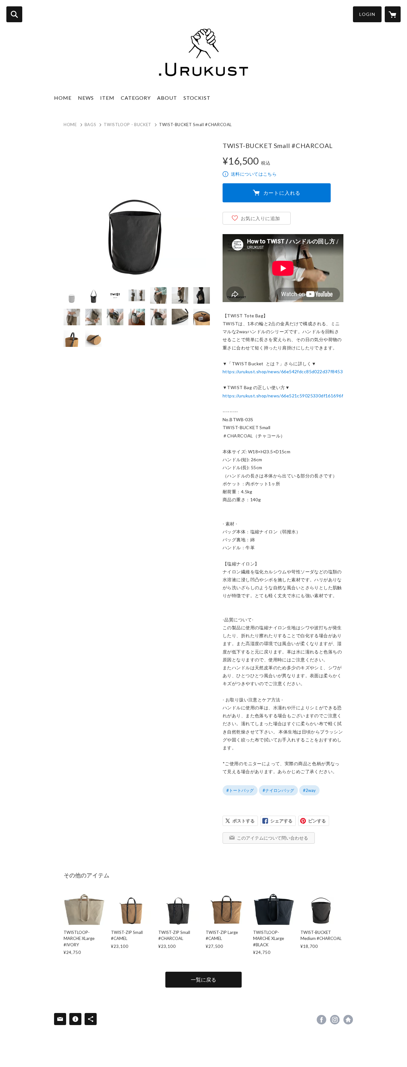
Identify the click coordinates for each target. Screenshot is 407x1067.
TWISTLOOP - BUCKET (127, 124)
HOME (63, 98)
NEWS (86, 98)
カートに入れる (282, 193)
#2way (309, 790)
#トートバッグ (240, 790)
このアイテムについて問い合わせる (272, 838)
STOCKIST (196, 98)
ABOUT (167, 98)
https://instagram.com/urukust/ (335, 1019)
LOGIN (367, 14)
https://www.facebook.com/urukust (321, 1019)
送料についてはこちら (254, 174)
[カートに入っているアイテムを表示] (393, 14)
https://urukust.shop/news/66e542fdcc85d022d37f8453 (283, 371)
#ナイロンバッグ (278, 790)
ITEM (107, 98)
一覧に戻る (203, 979)
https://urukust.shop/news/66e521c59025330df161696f (283, 395)
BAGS (90, 124)
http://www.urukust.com (348, 1019)
